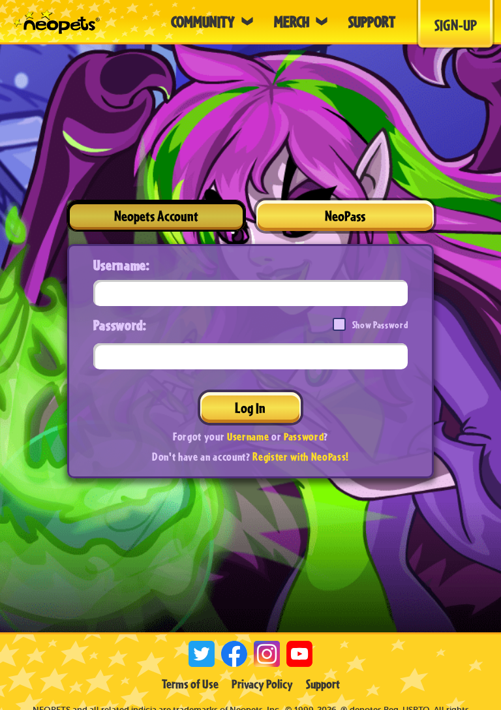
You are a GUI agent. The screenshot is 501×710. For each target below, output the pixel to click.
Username (248, 436)
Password (304, 436)
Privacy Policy (262, 684)
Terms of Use (190, 684)
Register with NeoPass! (300, 456)
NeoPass (345, 215)
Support (323, 684)
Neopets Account (156, 215)
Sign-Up (455, 25)
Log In (250, 407)
